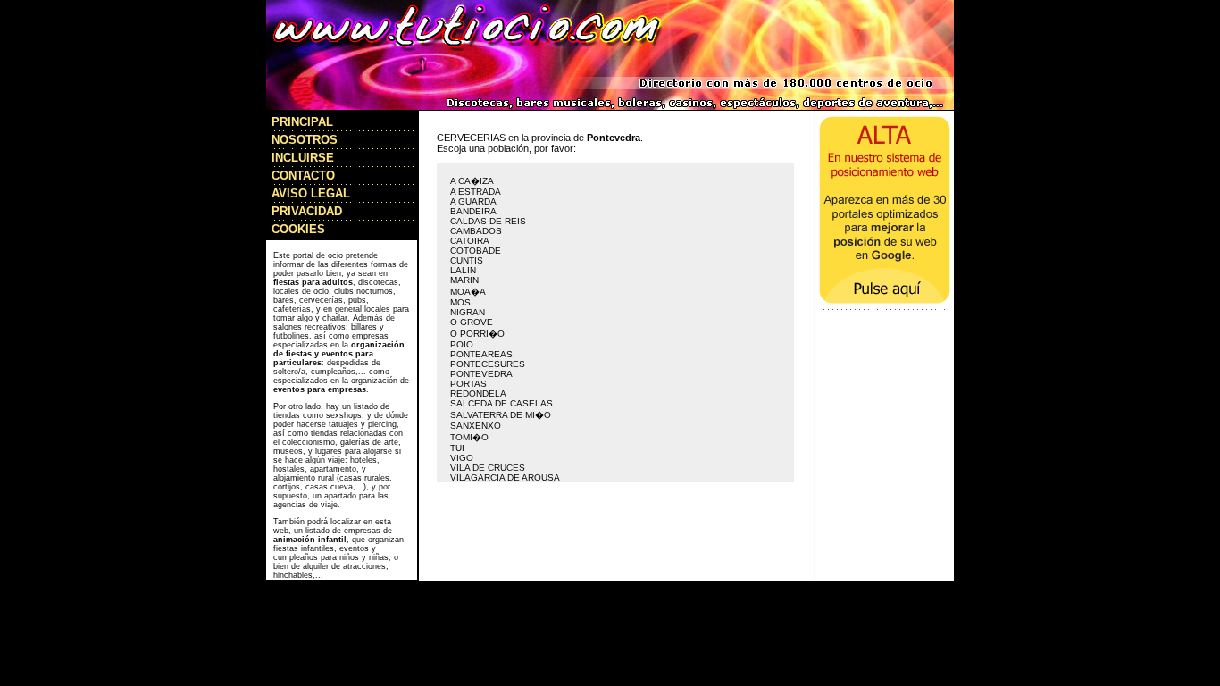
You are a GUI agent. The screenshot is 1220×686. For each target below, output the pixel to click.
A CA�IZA (472, 181)
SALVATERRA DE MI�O (500, 415)
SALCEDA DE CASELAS (501, 403)
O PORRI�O (477, 334)
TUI (457, 448)
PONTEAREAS (481, 354)
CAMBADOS (476, 231)
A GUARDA (473, 201)
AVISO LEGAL (311, 193)
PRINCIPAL (302, 122)
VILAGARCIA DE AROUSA (505, 477)
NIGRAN (467, 312)
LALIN (463, 270)
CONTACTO (303, 175)
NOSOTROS (305, 139)
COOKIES (298, 229)
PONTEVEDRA (481, 374)
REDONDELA (478, 393)
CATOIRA (469, 241)
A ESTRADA (475, 192)
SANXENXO (475, 426)
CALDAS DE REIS (488, 221)
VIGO (461, 458)
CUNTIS (466, 260)
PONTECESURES (487, 364)
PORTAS (468, 384)
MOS (460, 302)
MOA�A (468, 292)
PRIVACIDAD (307, 211)
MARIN (464, 280)
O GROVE (471, 322)
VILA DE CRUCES (487, 468)
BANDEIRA (473, 211)
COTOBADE (475, 250)
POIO (461, 344)
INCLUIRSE (303, 157)
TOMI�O (469, 437)
